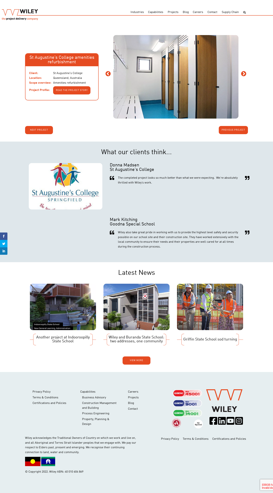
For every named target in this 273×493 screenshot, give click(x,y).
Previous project (233, 130)
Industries (137, 12)
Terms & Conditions (45, 397)
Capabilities (155, 12)
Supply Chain (230, 12)
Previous (108, 74)
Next (244, 74)
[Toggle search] (244, 12)
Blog (186, 12)
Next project (39, 130)
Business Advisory (94, 397)
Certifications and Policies (49, 403)
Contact (212, 12)
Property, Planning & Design (95, 422)
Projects (173, 12)
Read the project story (72, 90)
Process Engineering (95, 413)
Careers (198, 12)
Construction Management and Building (99, 406)
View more (136, 360)
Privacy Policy (41, 391)
